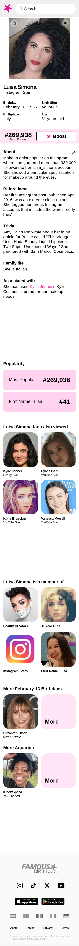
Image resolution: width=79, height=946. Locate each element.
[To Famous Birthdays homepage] (7, 8)
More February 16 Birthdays (32, 688)
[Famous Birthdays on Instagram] (18, 885)
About (13, 928)
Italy (7, 118)
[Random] (65, 22)
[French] (39, 916)
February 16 (14, 107)
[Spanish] (13, 916)
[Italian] (53, 916)
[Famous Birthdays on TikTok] (31, 885)
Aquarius (49, 107)
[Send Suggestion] (74, 153)
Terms (65, 928)
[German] (66, 916)
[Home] (39, 868)
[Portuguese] (26, 916)
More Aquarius (18, 747)
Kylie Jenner (41, 286)
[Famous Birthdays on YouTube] (60, 885)
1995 (32, 107)
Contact (30, 928)
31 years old (52, 118)
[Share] (14, 23)
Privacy (48, 928)
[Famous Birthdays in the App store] (26, 901)
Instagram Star (16, 92)
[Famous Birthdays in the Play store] (53, 901)
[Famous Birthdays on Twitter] (45, 885)
